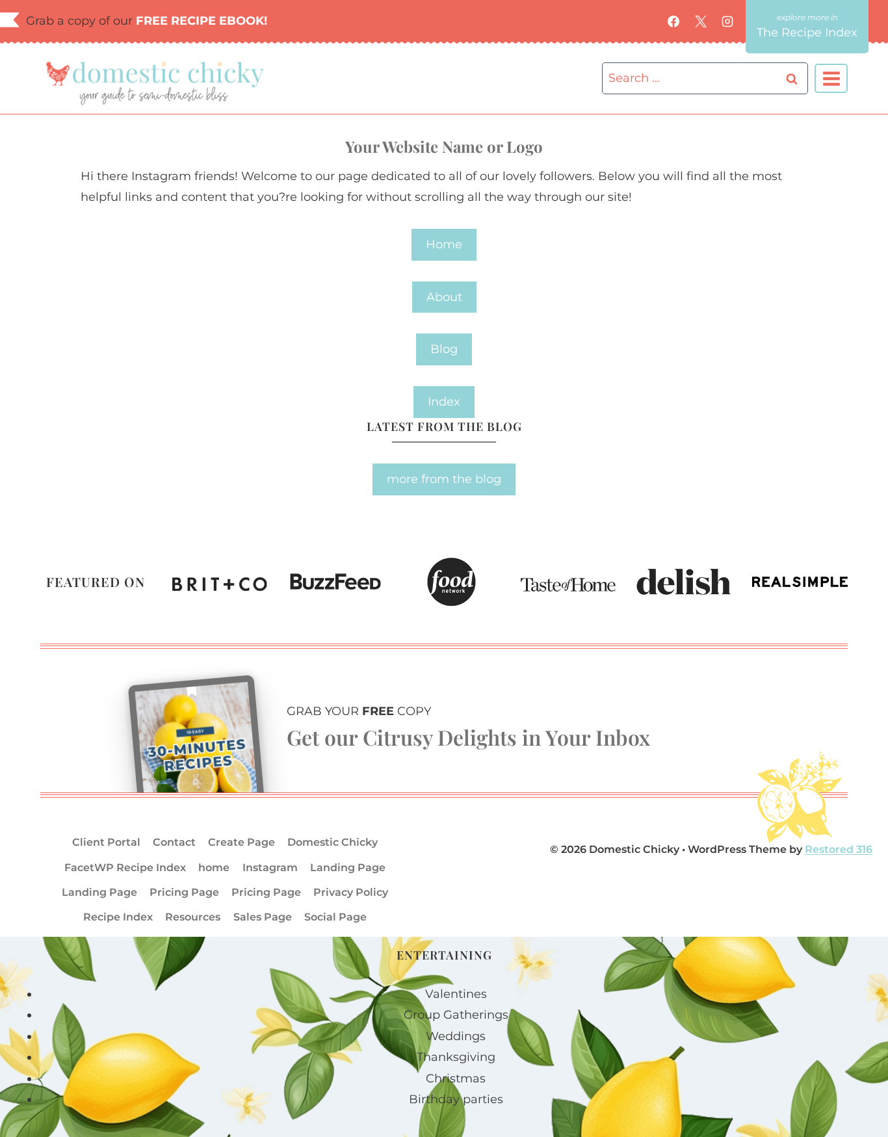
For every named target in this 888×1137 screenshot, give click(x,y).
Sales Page (262, 917)
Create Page (241, 842)
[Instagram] (727, 21)
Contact (174, 842)
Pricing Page (184, 892)
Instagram (270, 867)
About (444, 297)
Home (444, 244)
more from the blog (444, 479)
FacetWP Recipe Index (125, 867)
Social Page (335, 917)
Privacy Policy (350, 892)
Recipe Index (118, 917)
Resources (192, 917)
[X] (700, 21)
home (213, 867)
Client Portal (106, 842)
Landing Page (347, 867)
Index (444, 402)
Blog (444, 349)
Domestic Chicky (332, 842)
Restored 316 (838, 849)
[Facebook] (673, 21)
